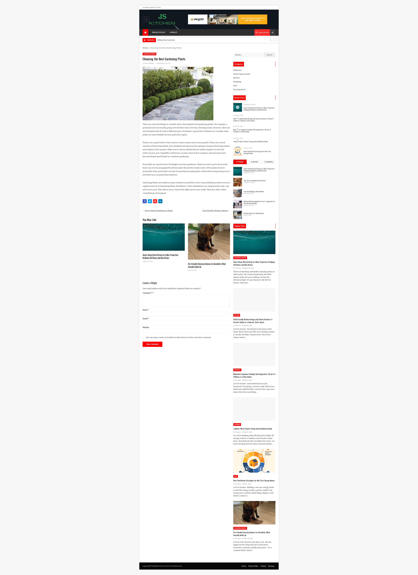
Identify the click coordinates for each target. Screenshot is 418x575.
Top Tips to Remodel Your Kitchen (255, 180)
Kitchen (236, 78)
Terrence (238, 268)
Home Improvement (149, 54)
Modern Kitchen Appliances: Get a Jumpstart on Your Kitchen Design (259, 202)
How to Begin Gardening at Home (159, 211)
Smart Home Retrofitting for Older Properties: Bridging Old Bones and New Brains (160, 256)
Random (270, 162)
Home (145, 48)
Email (146, 319)
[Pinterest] (155, 201)
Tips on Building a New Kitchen (254, 191)
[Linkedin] (160, 201)
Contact (173, 32)
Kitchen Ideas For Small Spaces (254, 213)
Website (146, 327)
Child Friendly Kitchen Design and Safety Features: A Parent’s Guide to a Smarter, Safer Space (253, 119)
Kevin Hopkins (149, 63)
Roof (235, 86)
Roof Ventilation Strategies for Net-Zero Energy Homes (257, 152)
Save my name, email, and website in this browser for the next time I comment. (178, 337)
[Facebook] (145, 201)
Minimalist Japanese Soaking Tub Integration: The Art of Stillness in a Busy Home (252, 130)
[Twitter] (150, 201)
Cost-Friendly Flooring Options (215, 211)
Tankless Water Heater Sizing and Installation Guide (250, 141)
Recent (255, 162)
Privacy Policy (158, 32)
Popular (241, 162)
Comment (147, 293)
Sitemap (271, 566)
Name (146, 310)
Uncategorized (239, 89)
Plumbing (237, 82)
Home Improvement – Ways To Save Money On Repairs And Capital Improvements (191, 40)
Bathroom (237, 70)
